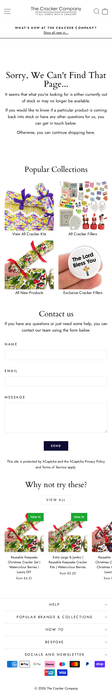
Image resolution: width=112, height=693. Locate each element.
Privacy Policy (95, 461)
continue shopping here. (73, 132)
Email (11, 370)
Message (15, 397)
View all (56, 499)
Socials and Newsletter (55, 654)
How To (55, 629)
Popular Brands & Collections (55, 617)
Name (11, 344)
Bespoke (54, 642)
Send (56, 446)
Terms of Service (54, 467)
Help (54, 604)
